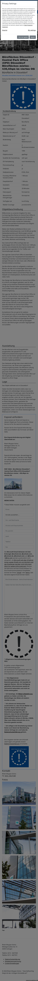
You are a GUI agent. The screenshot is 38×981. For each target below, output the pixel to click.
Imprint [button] (4, 30)
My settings (32, 30)
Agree (33, 37)
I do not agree (23, 37)
